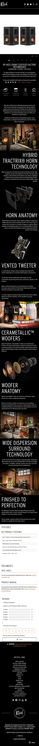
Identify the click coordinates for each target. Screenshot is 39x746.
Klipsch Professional (19, 663)
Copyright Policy (19, 696)
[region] (19, 34)
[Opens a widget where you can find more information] (32, 742)
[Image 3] (18, 60)
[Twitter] (13, 700)
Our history (19, 684)
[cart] (30, 4)
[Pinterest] (26, 700)
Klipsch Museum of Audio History (19, 686)
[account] (27, 4)
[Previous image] (3, 34)
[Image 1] (9, 60)
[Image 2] (14, 60)
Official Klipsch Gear (19, 667)
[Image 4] (22, 60)
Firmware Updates (19, 669)
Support (19, 673)
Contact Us (19, 675)
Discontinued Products (19, 671)
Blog (19, 678)
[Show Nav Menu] (36, 4)
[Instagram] (20, 700)
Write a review (26, 82)
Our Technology (19, 688)
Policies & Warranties (19, 694)
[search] (33, 4)
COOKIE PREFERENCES (19, 739)
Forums (19, 682)
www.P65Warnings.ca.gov (19, 646)
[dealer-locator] (25, 4)
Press (19, 677)
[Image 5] (26, 60)
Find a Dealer (19, 661)
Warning (20, 735)
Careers (19, 690)
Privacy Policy (19, 692)
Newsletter (19, 680)
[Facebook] (16, 700)
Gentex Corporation (18, 728)
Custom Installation (19, 665)
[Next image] (36, 34)
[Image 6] (30, 60)
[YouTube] (23, 700)
